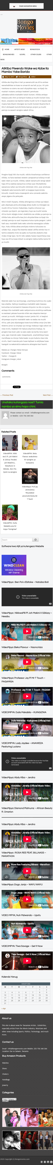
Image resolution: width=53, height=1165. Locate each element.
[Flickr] (51, 1162)
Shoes (4, 1068)
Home (7, 49)
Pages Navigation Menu (28, 6)
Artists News (19, 49)
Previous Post (6, 395)
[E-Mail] (41, 1162)
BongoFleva (35, 49)
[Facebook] (48, 1162)
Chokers (5, 1074)
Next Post (48, 395)
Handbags (6, 1080)
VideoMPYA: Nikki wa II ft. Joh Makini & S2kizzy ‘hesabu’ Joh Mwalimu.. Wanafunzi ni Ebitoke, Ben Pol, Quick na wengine (10, 462)
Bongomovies (8, 54)
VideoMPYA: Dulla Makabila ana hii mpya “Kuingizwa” (10, 526)
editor (33, 77)
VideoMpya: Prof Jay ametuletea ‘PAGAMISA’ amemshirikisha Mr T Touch (30, 493)
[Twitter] (45, 1162)
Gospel (22, 54)
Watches (5, 1063)
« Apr (4, 1009)
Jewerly (5, 1085)
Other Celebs (36, 54)
